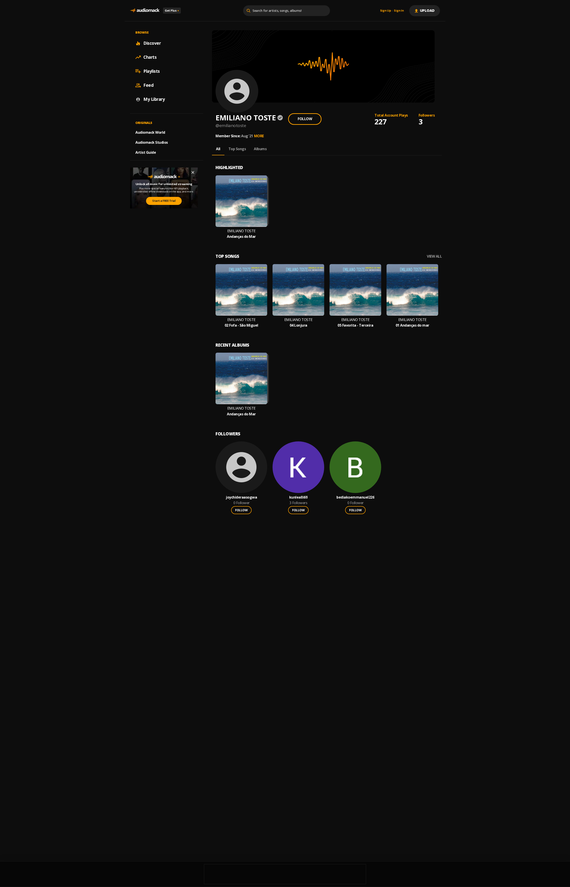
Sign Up (385, 10)
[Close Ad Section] (193, 172)
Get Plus (172, 10)
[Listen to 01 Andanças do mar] (412, 290)
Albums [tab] (260, 148)
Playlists (151, 71)
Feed (148, 85)
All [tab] (218, 148)
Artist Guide (145, 152)
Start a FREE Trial (163, 201)
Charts (150, 57)
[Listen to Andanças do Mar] (241, 201)
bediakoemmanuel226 (355, 497)
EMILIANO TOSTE (241, 231)
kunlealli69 (298, 497)
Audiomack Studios (151, 142)
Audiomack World (150, 132)
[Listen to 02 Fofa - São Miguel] (241, 290)
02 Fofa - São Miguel (241, 325)
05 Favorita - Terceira (355, 325)
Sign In (399, 10)
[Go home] (144, 10)
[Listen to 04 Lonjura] (298, 290)
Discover (152, 43)
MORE (259, 135)
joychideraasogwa (241, 497)
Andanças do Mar (241, 236)
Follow (305, 118)
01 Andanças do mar (412, 325)
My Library (154, 99)
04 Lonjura (298, 325)
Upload (427, 10)
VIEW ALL (434, 256)
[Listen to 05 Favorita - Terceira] (355, 290)
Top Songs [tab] (237, 148)
